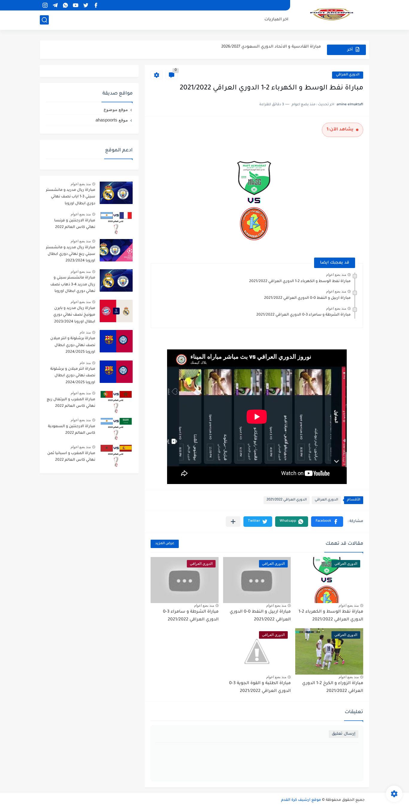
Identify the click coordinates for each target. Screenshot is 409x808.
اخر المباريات (276, 19)
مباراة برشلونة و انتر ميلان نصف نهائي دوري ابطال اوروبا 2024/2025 (72, 345)
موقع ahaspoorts (112, 119)
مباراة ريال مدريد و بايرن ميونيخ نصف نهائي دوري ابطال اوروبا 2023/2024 (74, 315)
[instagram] (45, 5)
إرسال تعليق (343, 734)
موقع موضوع (116, 109)
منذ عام (85, 332)
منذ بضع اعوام (336, 275)
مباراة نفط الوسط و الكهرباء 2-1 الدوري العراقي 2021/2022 (300, 281)
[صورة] (116, 193)
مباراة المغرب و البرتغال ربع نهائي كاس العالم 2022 (71, 403)
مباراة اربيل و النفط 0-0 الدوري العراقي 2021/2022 (307, 298)
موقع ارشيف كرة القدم (301, 800)
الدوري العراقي (347, 75)
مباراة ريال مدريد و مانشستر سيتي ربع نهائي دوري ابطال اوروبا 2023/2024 (70, 254)
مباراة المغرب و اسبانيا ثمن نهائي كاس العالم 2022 (71, 456)
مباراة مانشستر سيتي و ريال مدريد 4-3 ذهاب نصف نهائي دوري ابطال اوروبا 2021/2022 (72, 285)
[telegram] (55, 5)
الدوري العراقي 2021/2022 (286, 500)
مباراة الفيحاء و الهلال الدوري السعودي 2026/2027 (273, 49)
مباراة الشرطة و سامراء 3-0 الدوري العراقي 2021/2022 (303, 315)
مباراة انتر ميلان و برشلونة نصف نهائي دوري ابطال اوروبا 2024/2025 (72, 376)
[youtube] (75, 5)
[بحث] (44, 20)
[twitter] (85, 5)
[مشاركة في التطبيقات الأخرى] (233, 521)
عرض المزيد (164, 544)
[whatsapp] (65, 5)
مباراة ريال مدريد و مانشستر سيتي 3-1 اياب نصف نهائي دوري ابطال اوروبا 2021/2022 (70, 198)
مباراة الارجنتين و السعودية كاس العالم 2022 (71, 429)
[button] (327, 521)
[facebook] (95, 5)
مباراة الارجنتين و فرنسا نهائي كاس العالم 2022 (74, 224)
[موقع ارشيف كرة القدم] (331, 14)
